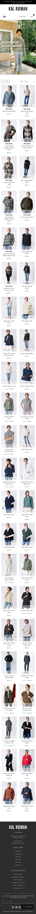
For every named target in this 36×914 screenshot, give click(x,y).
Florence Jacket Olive (27, 217)
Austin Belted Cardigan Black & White (9, 219)
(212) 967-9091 (18, 841)
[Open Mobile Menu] (4, 17)
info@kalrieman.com (18, 843)
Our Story (18, 851)
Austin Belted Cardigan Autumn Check (9, 148)
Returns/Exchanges (18, 877)
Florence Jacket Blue (9, 111)
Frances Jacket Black (27, 353)
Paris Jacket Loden (27, 547)
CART (31, 16)
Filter (6, 81)
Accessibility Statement (18, 882)
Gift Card (18, 859)
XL (13, 105)
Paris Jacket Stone (27, 449)
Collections (18, 854)
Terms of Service (18, 885)
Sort (21, 81)
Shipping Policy (18, 874)
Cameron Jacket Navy (27, 386)
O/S (9, 282)
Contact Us (18, 865)
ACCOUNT (22, 16)
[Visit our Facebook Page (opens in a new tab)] (13, 907)
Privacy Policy (18, 888)
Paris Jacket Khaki (27, 321)
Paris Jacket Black (9, 547)
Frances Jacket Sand (9, 386)
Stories (18, 856)
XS (4, 105)
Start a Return (18, 880)
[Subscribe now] (32, 903)
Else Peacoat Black (27, 610)
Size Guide (18, 862)
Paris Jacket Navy (9, 514)
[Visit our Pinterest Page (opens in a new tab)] (19, 907)
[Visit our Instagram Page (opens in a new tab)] (16, 907)
